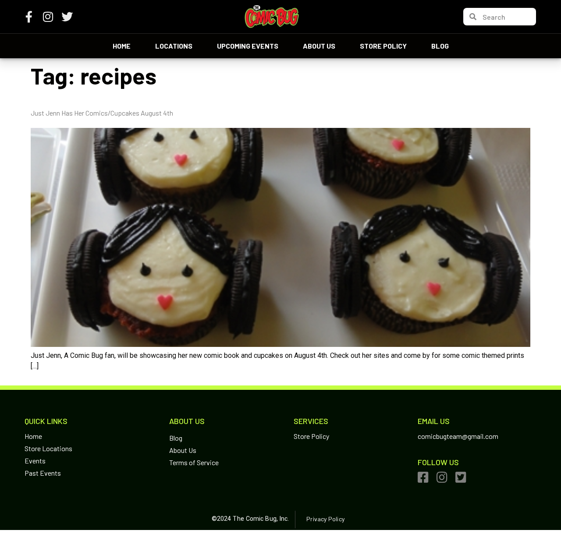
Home (122, 46)
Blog (440, 46)
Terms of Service (194, 462)
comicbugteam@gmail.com (458, 436)
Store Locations (48, 448)
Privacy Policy (325, 519)
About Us (319, 46)
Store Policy (383, 46)
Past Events (43, 473)
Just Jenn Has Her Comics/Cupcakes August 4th (102, 113)
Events (35, 460)
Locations (173, 46)
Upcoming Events (247, 46)
